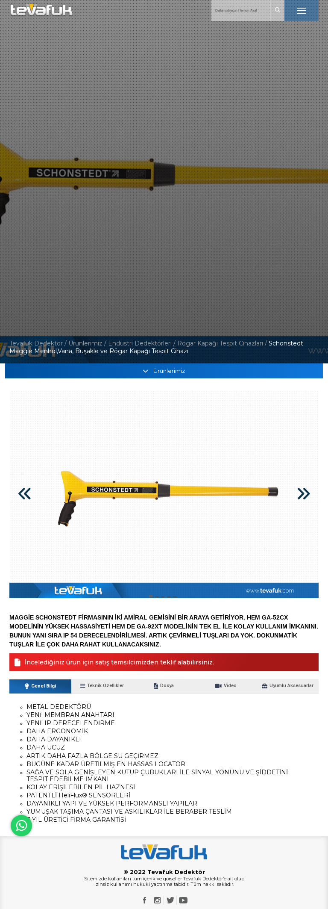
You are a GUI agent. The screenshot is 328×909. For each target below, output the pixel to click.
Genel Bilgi (43, 686)
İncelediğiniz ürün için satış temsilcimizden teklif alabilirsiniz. (119, 662)
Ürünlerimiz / (88, 343)
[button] (150, 596)
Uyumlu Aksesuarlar (291, 685)
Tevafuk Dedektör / (38, 343)
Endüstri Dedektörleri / (142, 343)
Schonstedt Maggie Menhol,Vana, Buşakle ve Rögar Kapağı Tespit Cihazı (156, 347)
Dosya (167, 685)
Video (230, 685)
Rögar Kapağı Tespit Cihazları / (223, 343)
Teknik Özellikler (105, 685)
